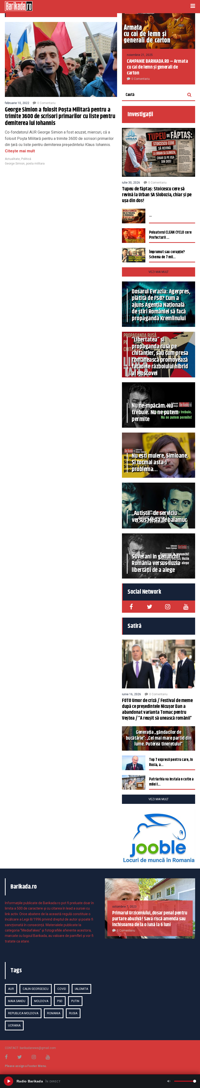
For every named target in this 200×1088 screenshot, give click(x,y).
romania (53, 1013)
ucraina (14, 1025)
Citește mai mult (20, 151)
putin (75, 1001)
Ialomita (81, 989)
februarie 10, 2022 (17, 103)
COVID (61, 989)
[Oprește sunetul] (168, 1081)
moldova (41, 1001)
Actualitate (12, 159)
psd (59, 1001)
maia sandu (16, 1001)
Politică (26, 159)
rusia (73, 1013)
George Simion (15, 163)
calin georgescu (36, 989)
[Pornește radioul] (8, 1081)
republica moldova (23, 1013)
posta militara (35, 163)
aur (11, 989)
